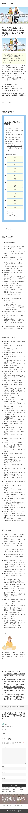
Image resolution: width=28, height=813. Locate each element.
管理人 (14, 706)
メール (3, 772)
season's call (7, 3)
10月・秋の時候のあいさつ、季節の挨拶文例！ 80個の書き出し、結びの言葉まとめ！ (14, 681)
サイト (3, 778)
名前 (3, 766)
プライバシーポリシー (7, 805)
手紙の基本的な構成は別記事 (12, 138)
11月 (10, 708)
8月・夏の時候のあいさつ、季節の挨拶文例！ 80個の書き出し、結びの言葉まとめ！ (14, 675)
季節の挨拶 (6, 708)
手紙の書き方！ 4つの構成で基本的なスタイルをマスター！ (14, 148)
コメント (4, 747)
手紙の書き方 (21, 706)
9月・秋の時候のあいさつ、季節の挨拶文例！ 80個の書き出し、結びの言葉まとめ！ (14, 690)
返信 (4, 733)
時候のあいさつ (14, 708)
